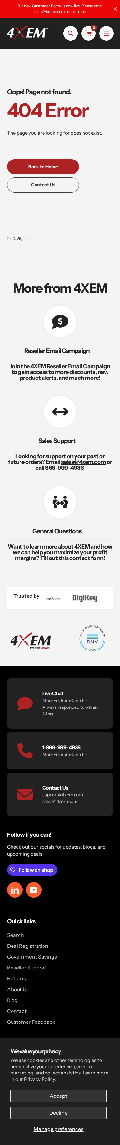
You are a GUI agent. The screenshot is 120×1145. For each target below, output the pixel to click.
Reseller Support (26, 967)
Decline (58, 1113)
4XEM (29, 238)
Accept (58, 1096)
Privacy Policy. (40, 1079)
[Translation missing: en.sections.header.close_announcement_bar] (115, 9)
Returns (16, 978)
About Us (18, 989)
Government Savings (32, 957)
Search (15, 935)
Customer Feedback (31, 1022)
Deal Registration (27, 946)
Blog (12, 1000)
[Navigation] (106, 33)
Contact (17, 1011)
